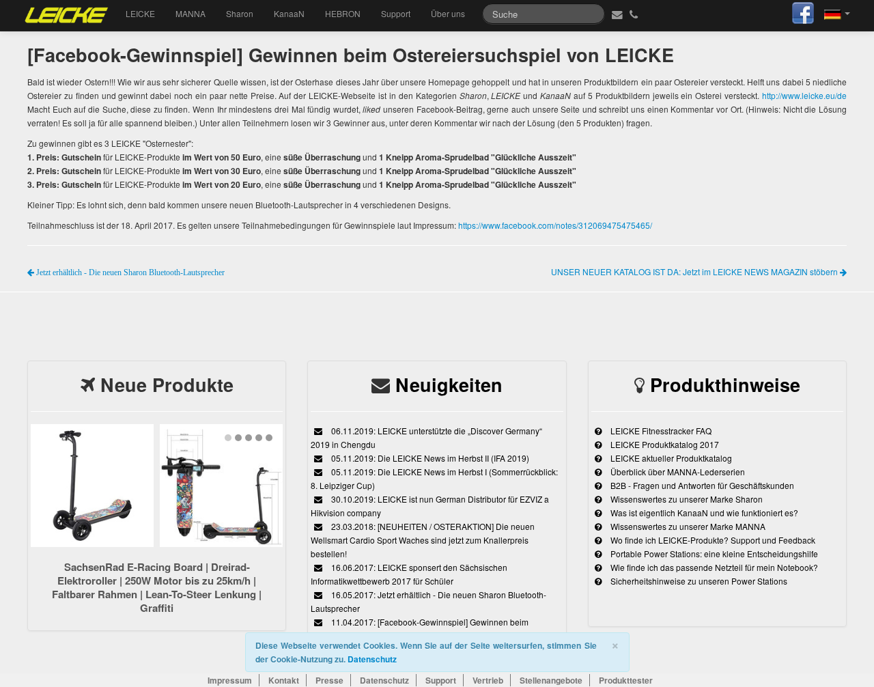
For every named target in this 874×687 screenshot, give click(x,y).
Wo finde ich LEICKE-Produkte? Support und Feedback (711, 540)
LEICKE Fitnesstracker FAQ (659, 430)
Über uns (448, 13)
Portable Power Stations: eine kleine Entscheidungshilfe (713, 553)
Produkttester (626, 680)
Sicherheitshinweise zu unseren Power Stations (697, 581)
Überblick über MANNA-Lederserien (676, 471)
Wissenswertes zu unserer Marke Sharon (685, 499)
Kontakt (283, 680)
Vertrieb (488, 680)
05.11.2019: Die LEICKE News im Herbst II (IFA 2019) (429, 458)
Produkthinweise (725, 384)
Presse (329, 680)
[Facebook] (803, 11)
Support (395, 13)
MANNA (190, 13)
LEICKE (140, 13)
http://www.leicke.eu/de (804, 95)
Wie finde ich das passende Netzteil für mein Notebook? (713, 567)
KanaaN (289, 13)
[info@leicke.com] (615, 13)
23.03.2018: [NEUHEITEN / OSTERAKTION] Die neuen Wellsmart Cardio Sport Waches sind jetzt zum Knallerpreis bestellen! (423, 539)
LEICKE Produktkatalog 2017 (663, 444)
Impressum (230, 680)
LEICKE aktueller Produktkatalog (670, 458)
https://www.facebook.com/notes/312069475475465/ (555, 225)
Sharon (239, 13)
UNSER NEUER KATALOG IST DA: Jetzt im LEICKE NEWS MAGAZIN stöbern (695, 271)
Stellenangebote (551, 680)
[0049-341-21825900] (635, 13)
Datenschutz (372, 659)
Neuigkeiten (449, 384)
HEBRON (343, 13)
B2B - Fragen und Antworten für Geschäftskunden (701, 485)
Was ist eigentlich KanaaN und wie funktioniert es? (703, 512)
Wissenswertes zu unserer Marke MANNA (686, 526)
